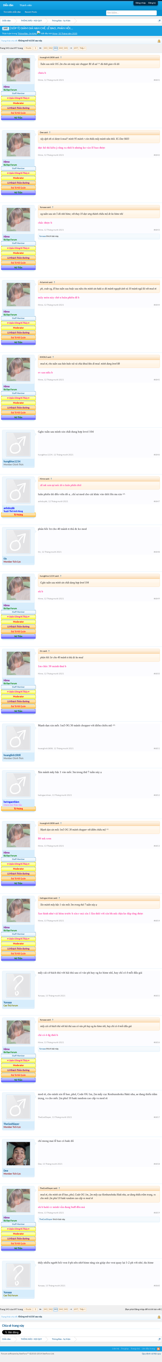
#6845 (157, 380)
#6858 (157, 1164)
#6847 (157, 501)
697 (76, 48)
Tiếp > (82, 48)
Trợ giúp (125, 1349)
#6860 (157, 1286)
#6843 (157, 230)
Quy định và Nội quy (151, 1354)
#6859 (157, 1213)
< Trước (27, 48)
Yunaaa (42, 236)
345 (66, 48)
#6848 (157, 552)
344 (61, 48)
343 (56, 48)
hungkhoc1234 (12, 461)
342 (51, 48)
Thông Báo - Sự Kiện (27, 34)
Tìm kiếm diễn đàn (12, 12)
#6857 (157, 1117)
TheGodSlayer (11, 1124)
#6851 (157, 748)
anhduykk (42, 501)
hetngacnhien (44, 795)
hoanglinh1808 (12, 755)
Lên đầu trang (148, 1349)
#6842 (157, 155)
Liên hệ (115, 1349)
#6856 (157, 1042)
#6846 (157, 455)
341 (45, 48)
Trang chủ (135, 1349)
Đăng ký (152, 3)
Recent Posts (31, 12)
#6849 (157, 599)
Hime (54, 34)
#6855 (157, 996)
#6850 (157, 674)
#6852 (157, 795)
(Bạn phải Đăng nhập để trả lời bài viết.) (143, 1309)
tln (5, 558)
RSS (158, 1348)
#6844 (157, 305)
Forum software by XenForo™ (28, 1354)
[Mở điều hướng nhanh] (159, 20)
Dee (6, 1170)
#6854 (157, 921)
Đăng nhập (141, 3)
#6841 (157, 80)
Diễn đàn (8, 5)
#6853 (157, 846)
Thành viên (26, 5)
